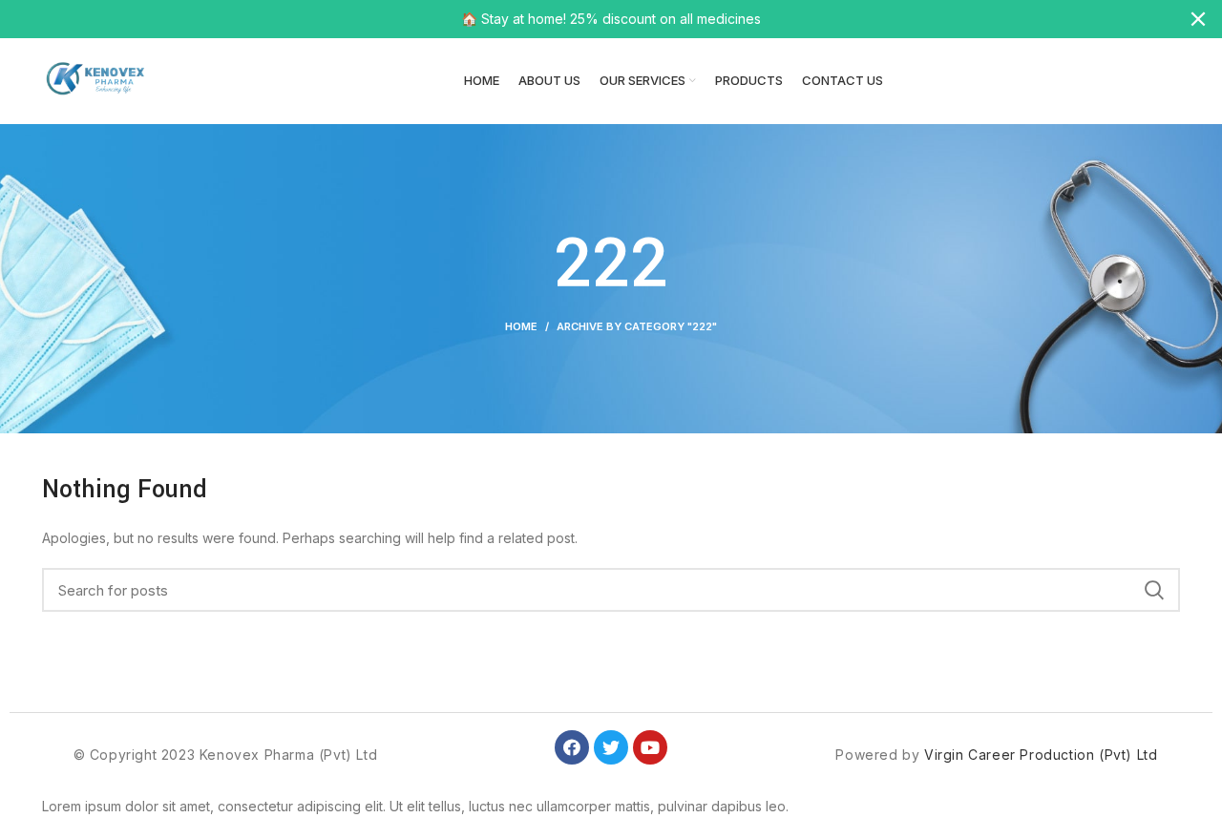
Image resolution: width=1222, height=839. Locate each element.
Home (521, 326)
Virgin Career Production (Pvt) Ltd (1040, 754)
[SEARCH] (1154, 590)
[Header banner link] (582, 19)
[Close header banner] (1198, 19)
